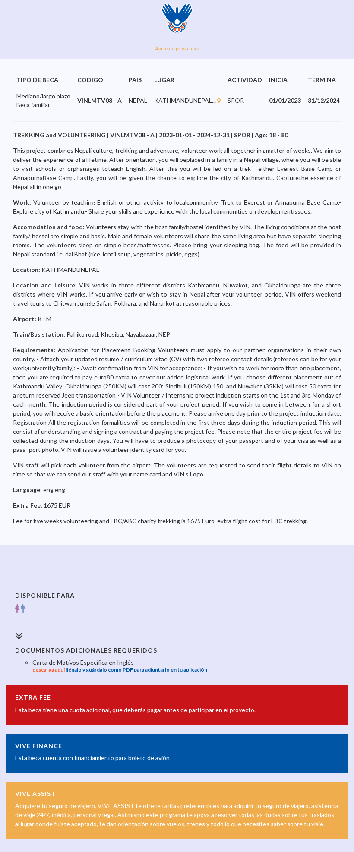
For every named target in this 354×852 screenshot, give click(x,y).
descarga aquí (48, 669)
